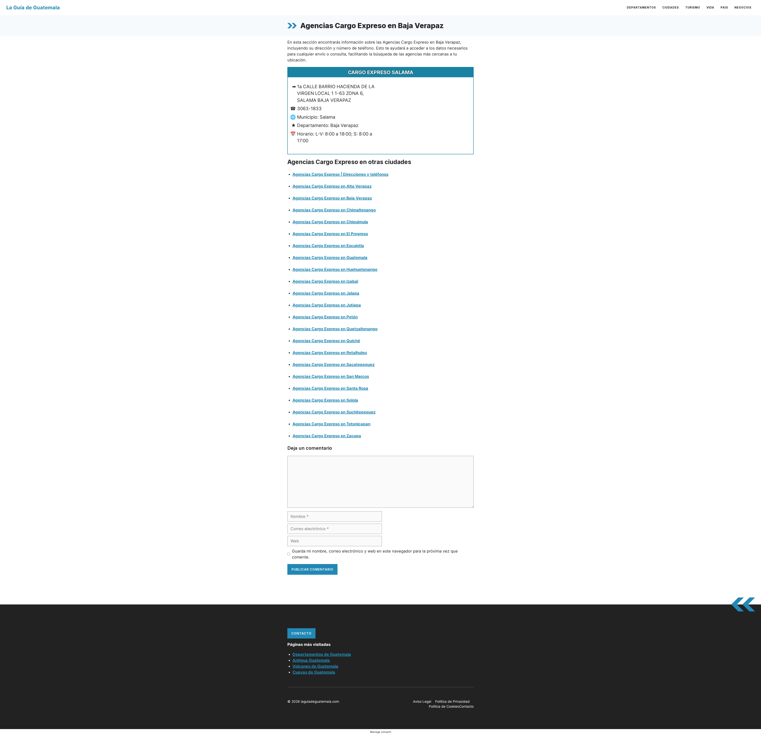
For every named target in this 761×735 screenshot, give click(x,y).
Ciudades (670, 7)
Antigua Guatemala (311, 660)
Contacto (301, 633)
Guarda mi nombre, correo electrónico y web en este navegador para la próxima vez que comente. (375, 554)
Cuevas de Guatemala (314, 672)
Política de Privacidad (452, 702)
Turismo (692, 7)
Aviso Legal (422, 702)
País (724, 7)
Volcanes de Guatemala (315, 666)
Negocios (742, 7)
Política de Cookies (444, 706)
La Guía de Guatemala (33, 7)
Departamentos (641, 7)
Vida (710, 7)
